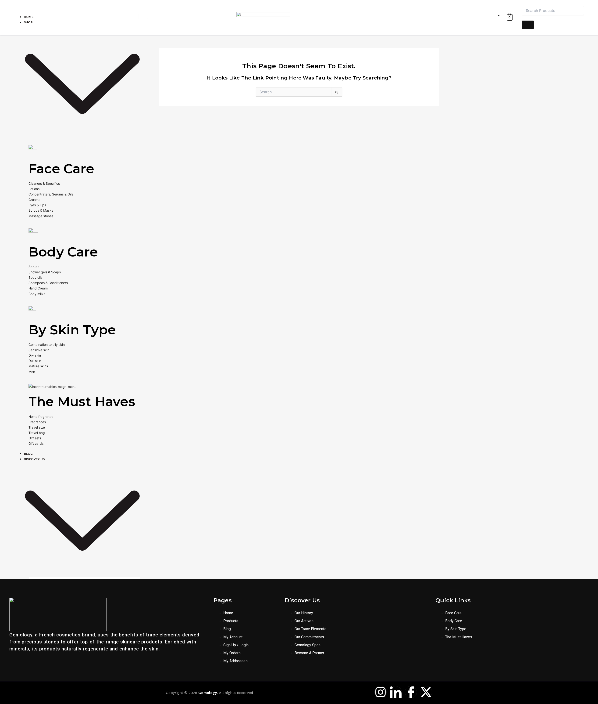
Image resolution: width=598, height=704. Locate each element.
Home (28, 17)
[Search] (528, 25)
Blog (28, 453)
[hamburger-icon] (143, 16)
